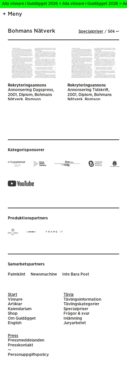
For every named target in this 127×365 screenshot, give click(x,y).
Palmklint (16, 274)
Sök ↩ (113, 31)
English (14, 323)
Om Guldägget (22, 318)
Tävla (69, 294)
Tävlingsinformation (82, 299)
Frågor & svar (77, 313)
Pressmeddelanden (26, 340)
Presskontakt (20, 345)
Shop (13, 313)
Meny (15, 14)
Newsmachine (44, 274)
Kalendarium (20, 309)
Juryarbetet (75, 323)
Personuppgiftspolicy (28, 355)
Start (12, 294)
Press (13, 336)
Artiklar (15, 304)
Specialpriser (90, 31)
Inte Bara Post (75, 274)
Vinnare (15, 299)
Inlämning (73, 318)
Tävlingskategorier (81, 304)
